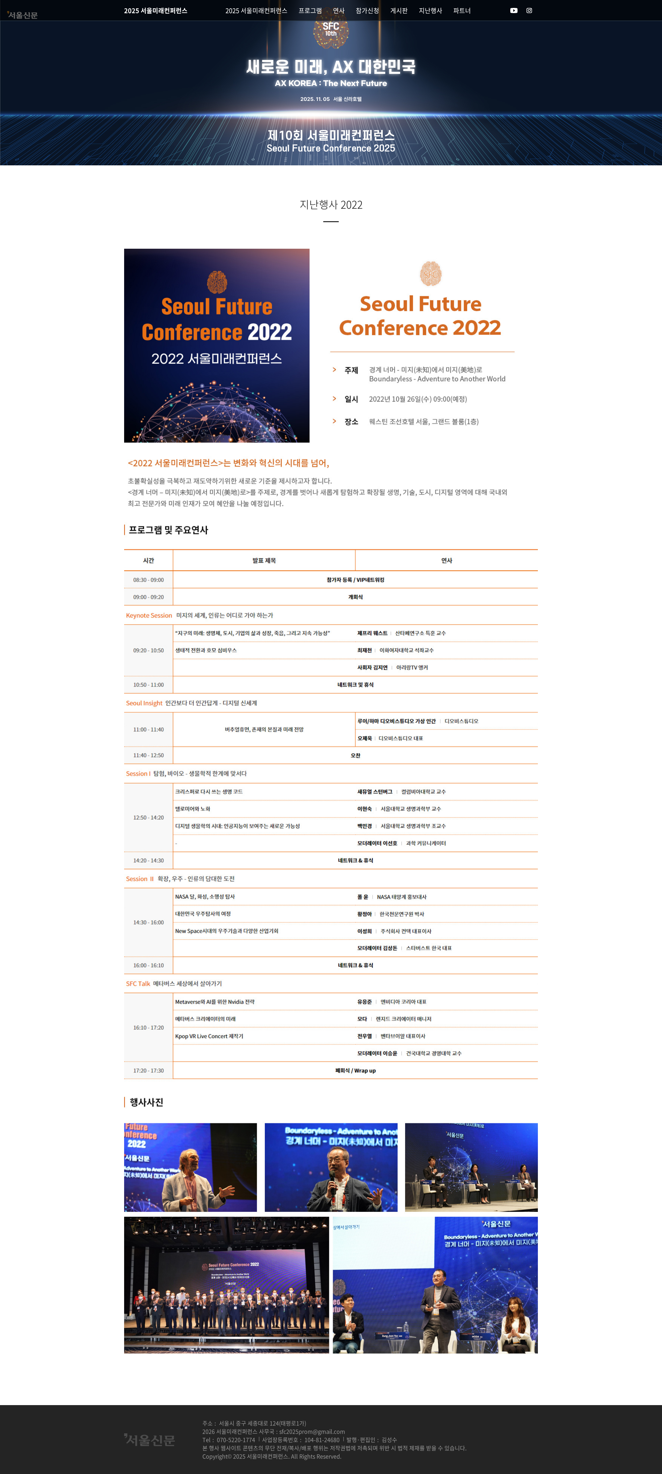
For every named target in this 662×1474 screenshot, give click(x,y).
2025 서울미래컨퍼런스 (156, 10)
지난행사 (430, 10)
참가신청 (367, 10)
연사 (339, 10)
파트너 (462, 10)
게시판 (399, 10)
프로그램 (310, 10)
